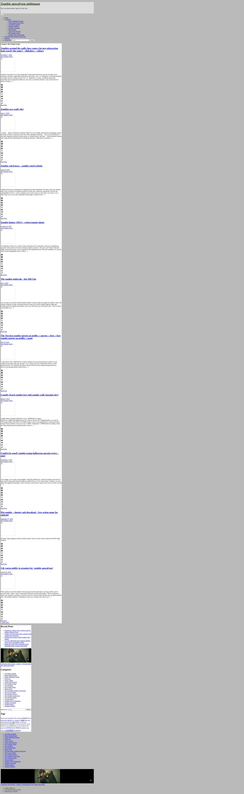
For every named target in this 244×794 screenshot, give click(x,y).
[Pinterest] (31, 92)
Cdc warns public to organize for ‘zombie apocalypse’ (27, 568)
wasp (28, 727)
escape (3, 722)
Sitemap (7, 38)
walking (24, 727)
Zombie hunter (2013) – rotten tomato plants (22, 222)
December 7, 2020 (6, 55)
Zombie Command (14, 28)
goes (20, 722)
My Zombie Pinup (10, 687)
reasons (3, 725)
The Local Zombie (10, 692)
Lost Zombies (9, 685)
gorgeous (24, 722)
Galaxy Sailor (9, 680)
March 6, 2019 (5, 399)
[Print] (31, 101)
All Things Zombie (14, 24)
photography (23, 723)
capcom (9, 720)
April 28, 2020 (5, 170)
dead (22, 720)
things (18, 727)
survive (9, 728)
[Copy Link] (31, 103)
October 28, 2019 (6, 226)
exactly (7, 722)
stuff (5, 727)
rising (11, 726)
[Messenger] (31, 87)
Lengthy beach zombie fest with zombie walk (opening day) (29, 395)
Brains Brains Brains (11, 675)
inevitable (12, 724)
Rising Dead (12, 30)
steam (27, 725)
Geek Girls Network (14, 31)
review (7, 725)
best (2, 720)
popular (28, 723)
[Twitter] (31, 89)
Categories (8, 19)
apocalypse (11, 718)
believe (29, 718)
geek (17, 722)
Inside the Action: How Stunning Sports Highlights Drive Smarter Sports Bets (17, 645)
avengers (25, 718)
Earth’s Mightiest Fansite (15, 21)
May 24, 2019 (5, 342)
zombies (17, 730)
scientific (19, 725)
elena (29, 720)
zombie (10, 730)
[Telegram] (31, 98)
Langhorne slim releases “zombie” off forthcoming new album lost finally (23, 784)
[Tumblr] (31, 94)
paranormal (17, 723)
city (13, 720)
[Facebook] (31, 85)
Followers (8, 679)
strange (2, 727)
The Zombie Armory (11, 694)
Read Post (4, 105)
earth (26, 720)
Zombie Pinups (9, 704)
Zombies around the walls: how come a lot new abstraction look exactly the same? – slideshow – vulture (29, 49)
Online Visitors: (9, 788)
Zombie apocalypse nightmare (20, 3)
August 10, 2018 (6, 572)
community (17, 720)
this (21, 727)
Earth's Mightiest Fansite (12, 677)
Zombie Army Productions (16, 35)
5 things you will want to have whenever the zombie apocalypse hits (18, 634)
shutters (23, 725)
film (11, 722)
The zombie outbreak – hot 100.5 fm (18, 279)
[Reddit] (31, 96)
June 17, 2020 (5, 113)
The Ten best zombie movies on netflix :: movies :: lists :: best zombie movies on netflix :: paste (31, 336)
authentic (19, 718)
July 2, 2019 (4, 283)
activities (6, 718)
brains (5, 720)
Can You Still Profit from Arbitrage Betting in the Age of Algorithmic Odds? (17, 641)
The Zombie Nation (10, 697)
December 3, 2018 (6, 460)
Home (6, 18)
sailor (15, 725)
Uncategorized (9, 699)
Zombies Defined (13, 26)
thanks (14, 727)
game (14, 722)
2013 (2, 718)
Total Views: (9, 791)
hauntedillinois (5, 724)
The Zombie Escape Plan (16, 23)
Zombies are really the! (12, 109)
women (3, 730)
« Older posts (5, 622)
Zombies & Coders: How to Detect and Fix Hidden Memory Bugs (18, 631)
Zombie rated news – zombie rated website (21, 166)
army (15, 718)
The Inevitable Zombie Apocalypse (15, 36)
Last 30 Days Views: (11, 790)
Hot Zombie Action (14, 33)
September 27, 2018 (7, 519)
